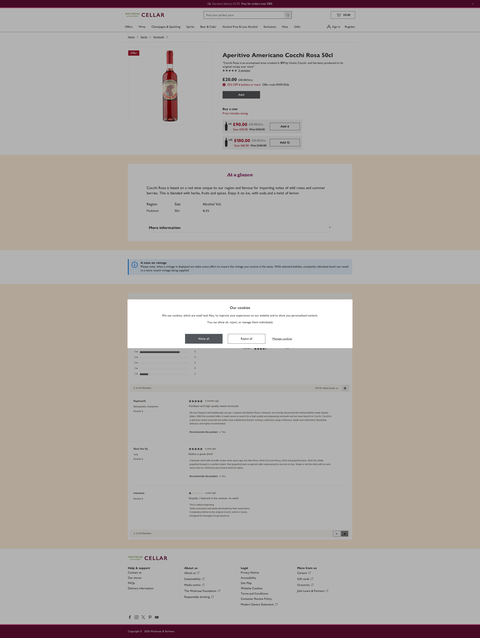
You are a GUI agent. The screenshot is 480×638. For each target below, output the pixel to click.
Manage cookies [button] (282, 338)
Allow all (203, 338)
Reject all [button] (246, 338)
